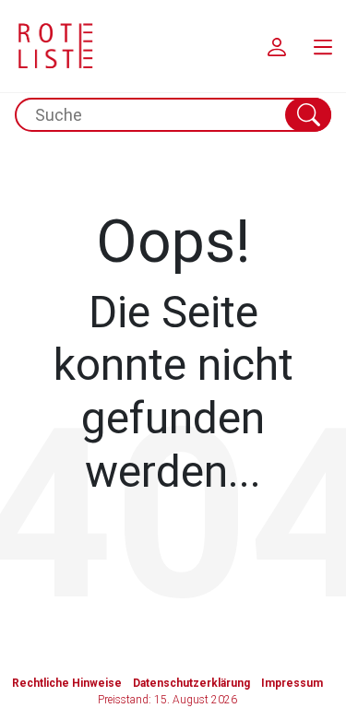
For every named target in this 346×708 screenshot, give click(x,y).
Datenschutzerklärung (191, 683)
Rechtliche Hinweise (67, 683)
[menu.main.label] (323, 46)
